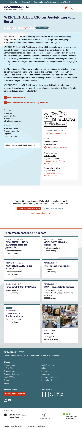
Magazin (7, 383)
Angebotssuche (9, 365)
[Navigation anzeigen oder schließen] (76, 8)
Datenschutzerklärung (49, 377)
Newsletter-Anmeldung (15, 394)
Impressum (45, 374)
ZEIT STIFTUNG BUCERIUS (56, 133)
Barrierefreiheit (46, 380)
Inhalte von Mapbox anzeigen (29, 208)
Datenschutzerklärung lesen (41, 213)
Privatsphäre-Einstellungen (54, 208)
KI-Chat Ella (8, 368)
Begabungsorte (9, 371)
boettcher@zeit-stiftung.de (54, 173)
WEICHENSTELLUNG (17, 97)
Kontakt (44, 371)
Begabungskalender (11, 374)
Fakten (44, 368)
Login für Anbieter (48, 365)
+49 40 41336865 (50, 176)
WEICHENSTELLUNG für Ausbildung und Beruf (28, 102)
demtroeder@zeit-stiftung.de (54, 161)
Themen (7, 380)
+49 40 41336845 (50, 164)
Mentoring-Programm (26, 28)
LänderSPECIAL (9, 377)
